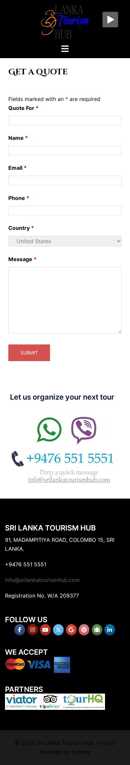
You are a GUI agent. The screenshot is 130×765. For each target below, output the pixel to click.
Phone (18, 198)
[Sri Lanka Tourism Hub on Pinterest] (84, 629)
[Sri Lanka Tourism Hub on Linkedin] (109, 629)
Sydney (81, 751)
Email (17, 167)
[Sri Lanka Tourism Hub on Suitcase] (97, 629)
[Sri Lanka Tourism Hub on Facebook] (19, 629)
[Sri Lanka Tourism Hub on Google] (71, 629)
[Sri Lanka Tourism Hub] (64, 21)
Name (18, 138)
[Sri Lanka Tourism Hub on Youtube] (45, 629)
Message (22, 259)
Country (21, 228)
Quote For (23, 108)
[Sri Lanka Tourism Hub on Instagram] (32, 629)
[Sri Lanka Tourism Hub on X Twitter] (58, 629)
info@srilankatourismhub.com (42, 580)
